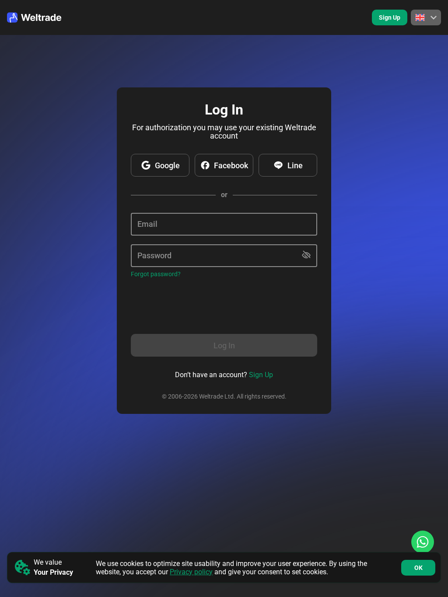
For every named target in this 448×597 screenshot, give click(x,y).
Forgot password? (156, 274)
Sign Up (389, 17)
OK (418, 567)
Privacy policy (191, 572)
